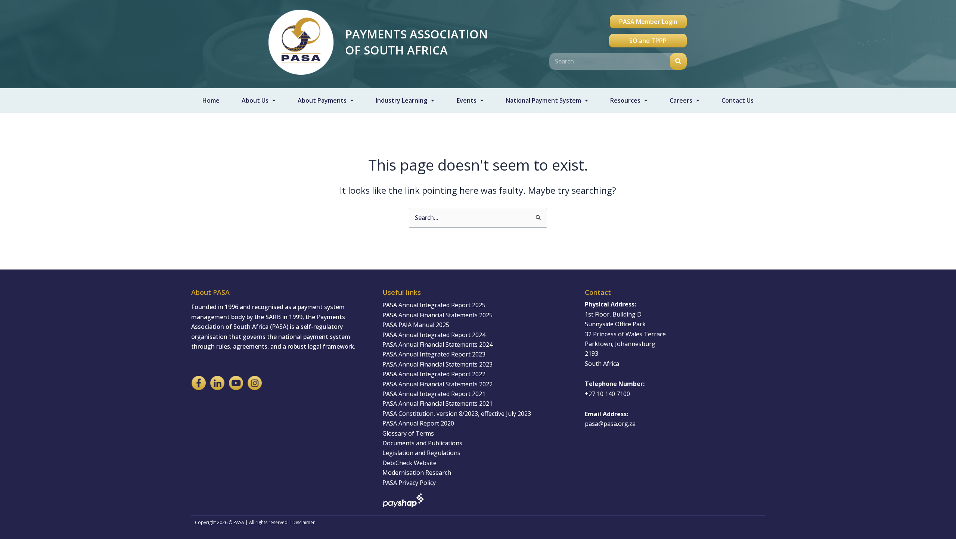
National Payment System (543, 100)
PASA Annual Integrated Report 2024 (433, 335)
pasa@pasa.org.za (610, 424)
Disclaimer (303, 522)
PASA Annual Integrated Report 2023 (433, 354)
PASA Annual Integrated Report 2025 (433, 305)
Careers (681, 100)
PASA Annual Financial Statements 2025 (437, 315)
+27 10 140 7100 (607, 394)
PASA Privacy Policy (409, 483)
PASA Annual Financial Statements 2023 (437, 364)
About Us (255, 100)
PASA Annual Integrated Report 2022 (433, 374)
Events (467, 100)
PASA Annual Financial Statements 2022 (437, 384)
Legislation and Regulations (421, 453)
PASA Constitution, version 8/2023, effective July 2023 (456, 413)
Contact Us (737, 100)
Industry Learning (401, 100)
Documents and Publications (422, 443)
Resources (625, 100)
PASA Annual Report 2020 (418, 423)
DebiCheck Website (409, 463)
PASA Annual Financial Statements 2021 (437, 403)
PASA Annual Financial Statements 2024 (437, 344)
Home (211, 100)
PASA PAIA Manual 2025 (415, 325)
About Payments (322, 100)
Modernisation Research (416, 472)
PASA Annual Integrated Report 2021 (433, 394)
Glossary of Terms (408, 433)
